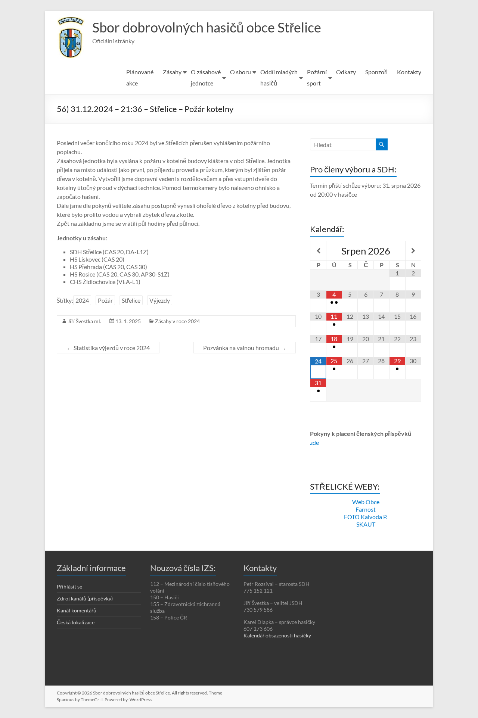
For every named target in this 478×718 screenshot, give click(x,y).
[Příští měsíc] (413, 251)
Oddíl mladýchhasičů (279, 77)
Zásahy (172, 71)
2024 (82, 300)
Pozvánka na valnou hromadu (244, 347)
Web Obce (365, 501)
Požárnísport (317, 77)
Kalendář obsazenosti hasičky (277, 635)
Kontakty (409, 71)
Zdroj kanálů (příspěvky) (85, 598)
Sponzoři (376, 71)
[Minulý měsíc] (318, 251)
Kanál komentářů (76, 610)
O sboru (240, 71)
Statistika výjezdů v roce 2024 (108, 347)
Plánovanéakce (139, 77)
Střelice (131, 300)
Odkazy (346, 71)
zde (314, 442)
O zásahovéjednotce (206, 77)
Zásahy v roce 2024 (177, 321)
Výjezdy (159, 300)
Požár (105, 300)
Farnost (366, 509)
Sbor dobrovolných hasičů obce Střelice (206, 27)
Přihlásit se (69, 586)
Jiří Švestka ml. (84, 321)
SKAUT (365, 524)
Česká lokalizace (75, 622)
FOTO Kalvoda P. (365, 516)
